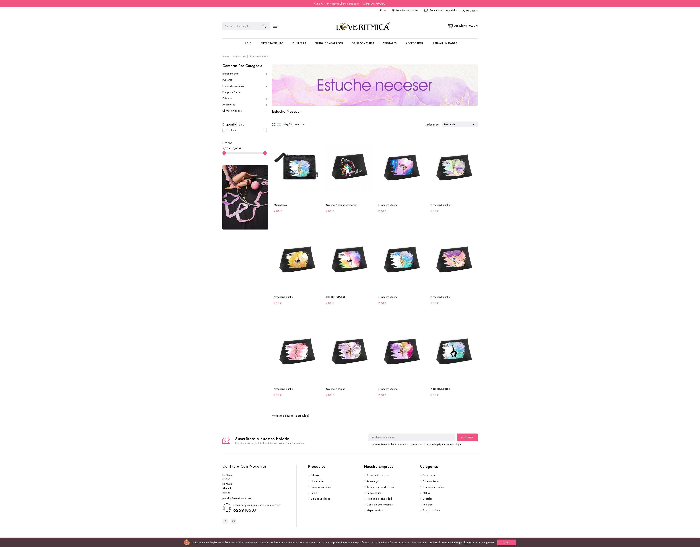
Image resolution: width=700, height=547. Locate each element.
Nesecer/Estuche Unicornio (341, 205)
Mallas (426, 493)
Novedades (317, 481)
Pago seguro (374, 493)
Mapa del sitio (375, 510)
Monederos (280, 205)
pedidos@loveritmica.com (237, 498)
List (279, 124)
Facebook (225, 521)
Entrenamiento (272, 43)
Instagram (234, 521)
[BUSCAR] (264, 26)
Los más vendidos (321, 487)
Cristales (390, 43)
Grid (274, 124)
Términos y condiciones (380, 487)
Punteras (299, 43)
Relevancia (460, 124)
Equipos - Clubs (363, 43)
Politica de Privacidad (379, 499)
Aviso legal (373, 481)
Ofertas (315, 475)
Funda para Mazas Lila (39, 533)
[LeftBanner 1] (245, 197)
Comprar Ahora (373, 3)
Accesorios (414, 43)
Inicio (247, 43)
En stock (247, 130)
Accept (507, 542)
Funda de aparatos (329, 43)
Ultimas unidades (444, 43)
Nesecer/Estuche (388, 205)
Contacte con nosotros (244, 466)
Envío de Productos (378, 475)
